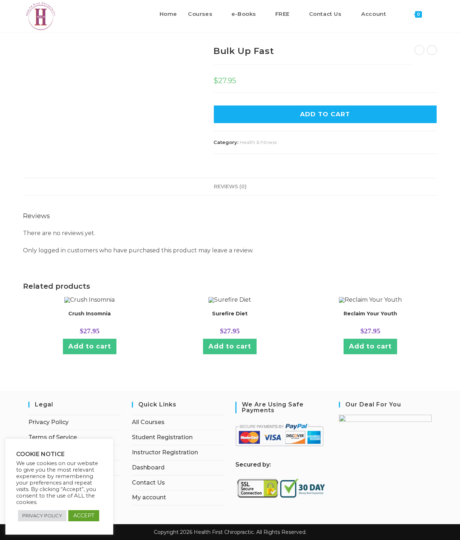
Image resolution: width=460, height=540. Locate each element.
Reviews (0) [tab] (230, 186)
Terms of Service (52, 437)
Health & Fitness (258, 142)
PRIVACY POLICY (42, 515)
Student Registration (162, 437)
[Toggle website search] (434, 14)
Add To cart (325, 114)
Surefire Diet (230, 313)
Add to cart (89, 346)
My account (149, 497)
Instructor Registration (165, 452)
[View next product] (432, 50)
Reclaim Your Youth (370, 313)
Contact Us (148, 482)
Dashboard (148, 467)
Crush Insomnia (89, 313)
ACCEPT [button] (83, 515)
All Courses (148, 422)
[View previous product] (419, 50)
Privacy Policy (48, 422)
